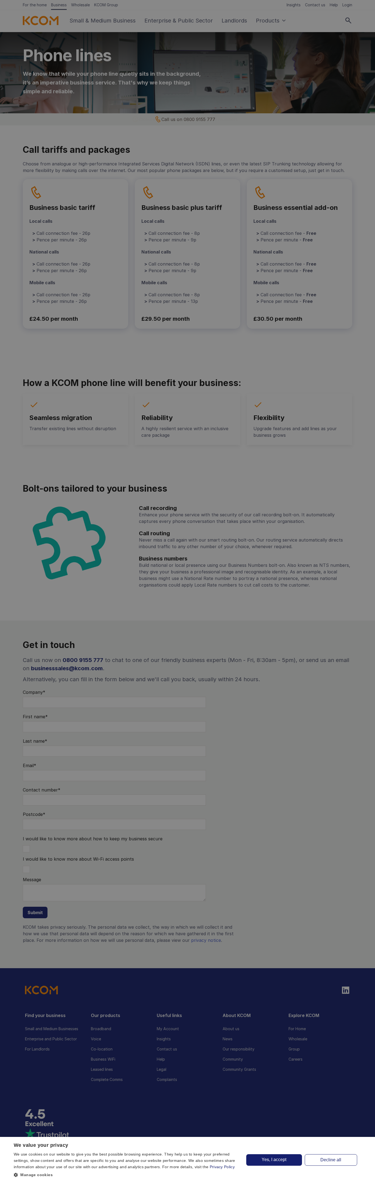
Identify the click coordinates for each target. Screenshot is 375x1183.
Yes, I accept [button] (274, 1159)
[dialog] (187, 1160)
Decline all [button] (330, 1159)
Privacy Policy (222, 1167)
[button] (126, 1174)
